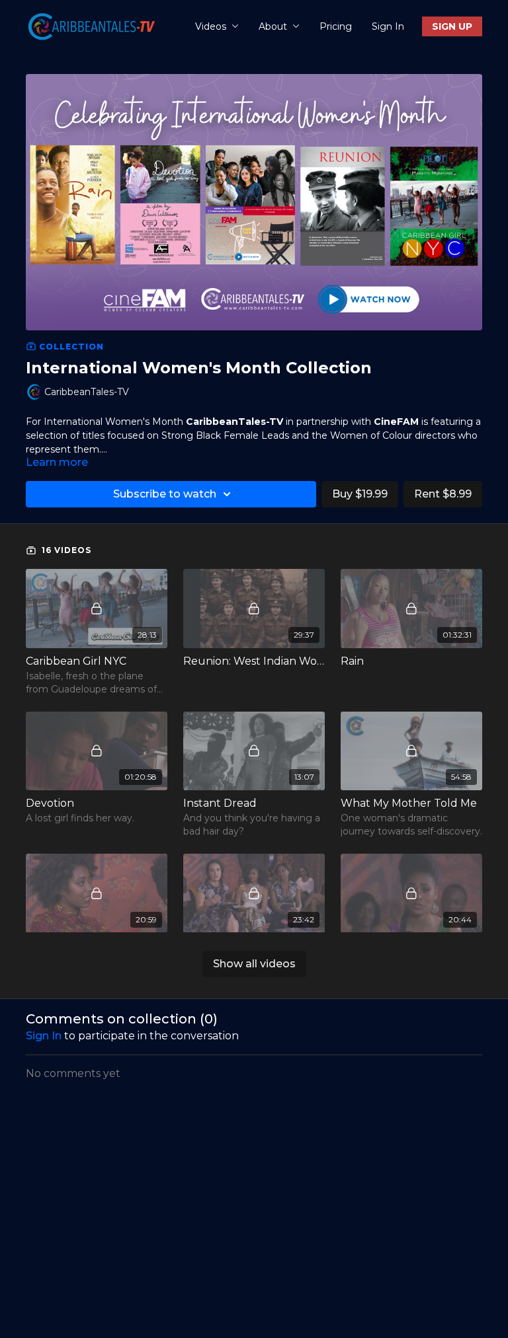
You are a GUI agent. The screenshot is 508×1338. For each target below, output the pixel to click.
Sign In (388, 26)
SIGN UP (452, 26)
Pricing (335, 26)
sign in (44, 1035)
